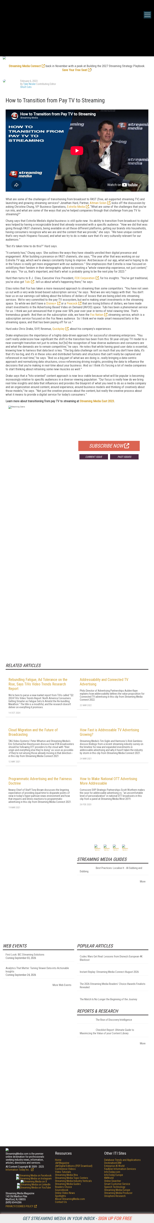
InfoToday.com (112, 1171)
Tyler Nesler (29, 83)
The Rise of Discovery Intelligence (114, 1019)
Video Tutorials (63, 1171)
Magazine (62, 1162)
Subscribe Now (106, 446)
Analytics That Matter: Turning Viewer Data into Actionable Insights (37, 969)
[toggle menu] (147, 14)
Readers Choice (63, 1186)
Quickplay (58, 329)
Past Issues (124, 456)
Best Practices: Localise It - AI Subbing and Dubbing (111, 869)
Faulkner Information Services (120, 1168)
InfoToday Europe (113, 1174)
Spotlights (60, 1195)
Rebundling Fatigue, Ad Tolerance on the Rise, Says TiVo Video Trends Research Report (37, 684)
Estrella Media (76, 206)
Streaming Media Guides (68, 1183)
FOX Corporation (85, 278)
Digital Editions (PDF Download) (73, 1165)
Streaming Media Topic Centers (71, 1177)
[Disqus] (77, 518)
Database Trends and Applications (122, 1159)
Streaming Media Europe (117, 1189)
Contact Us (61, 1201)
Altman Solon (98, 203)
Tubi (27, 282)
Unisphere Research (115, 1195)
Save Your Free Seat (74, 70)
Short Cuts (26, 86)
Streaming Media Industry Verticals (73, 1180)
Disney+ (51, 303)
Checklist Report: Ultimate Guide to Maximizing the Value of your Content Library (107, 1031)
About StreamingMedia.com (70, 1198)
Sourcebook (61, 1189)
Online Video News (65, 1192)
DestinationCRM (112, 1162)
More (143, 881)
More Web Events (62, 985)
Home (58, 1159)
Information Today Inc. (18, 1169)
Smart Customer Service (117, 1183)
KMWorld (109, 1177)
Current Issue (93, 456)
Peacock (72, 303)
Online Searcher (112, 1180)
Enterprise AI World (114, 1165)
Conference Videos (65, 1168)
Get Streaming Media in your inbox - (77, 1218)
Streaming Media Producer (118, 1192)
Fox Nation (96, 315)
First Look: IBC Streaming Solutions (25, 954)
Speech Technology (114, 1186)
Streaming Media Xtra (66, 1174)
